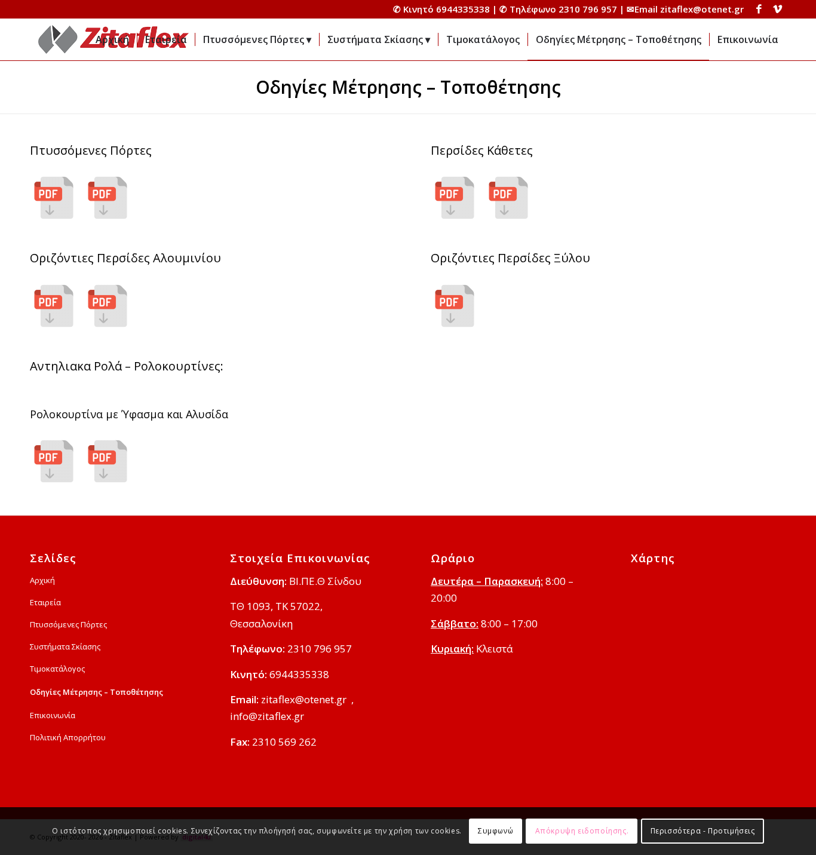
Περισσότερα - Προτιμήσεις (703, 831)
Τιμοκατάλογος (57, 668)
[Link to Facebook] (759, 9)
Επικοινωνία (52, 715)
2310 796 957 (588, 9)
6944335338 (463, 9)
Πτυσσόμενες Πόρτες (68, 624)
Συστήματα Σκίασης (65, 646)
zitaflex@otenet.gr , (307, 699)
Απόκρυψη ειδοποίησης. (582, 831)
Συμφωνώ (495, 831)
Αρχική (42, 580)
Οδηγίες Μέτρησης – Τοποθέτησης (408, 87)
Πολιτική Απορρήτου (68, 737)
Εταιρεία (45, 602)
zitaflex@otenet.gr (702, 9)
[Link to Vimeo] (777, 9)
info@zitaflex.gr (267, 716)
